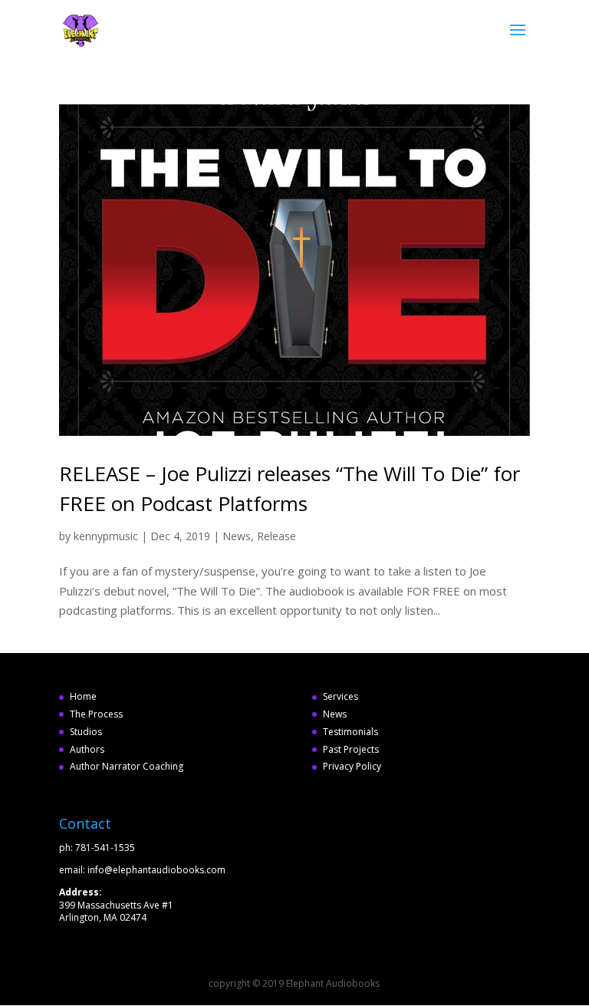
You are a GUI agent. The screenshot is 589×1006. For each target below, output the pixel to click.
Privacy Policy (352, 766)
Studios (86, 731)
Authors (87, 749)
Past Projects (351, 749)
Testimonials (350, 731)
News (236, 536)
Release (276, 536)
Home (83, 696)
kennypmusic (106, 536)
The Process (96, 714)
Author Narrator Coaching (126, 766)
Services (340, 696)
